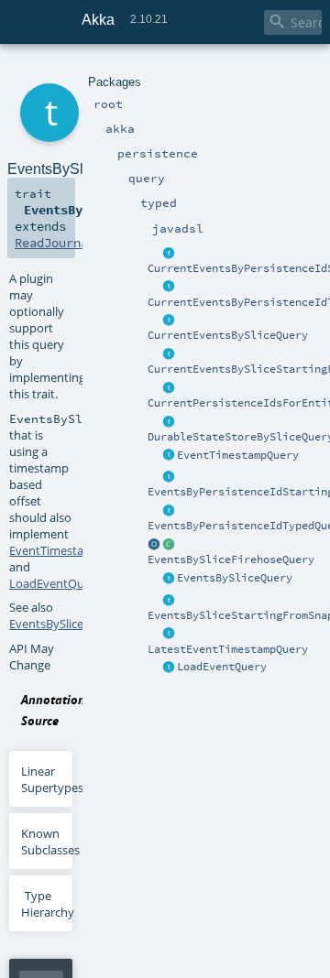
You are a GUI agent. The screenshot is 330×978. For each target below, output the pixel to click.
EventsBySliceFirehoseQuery (231, 559)
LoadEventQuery (222, 666)
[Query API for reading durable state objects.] (168, 422)
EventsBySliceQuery (234, 577)
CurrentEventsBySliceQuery (228, 335)
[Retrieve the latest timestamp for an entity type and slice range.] (168, 634)
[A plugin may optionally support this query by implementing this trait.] (168, 253)
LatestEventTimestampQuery (228, 649)
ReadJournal (55, 242)
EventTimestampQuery (238, 455)
